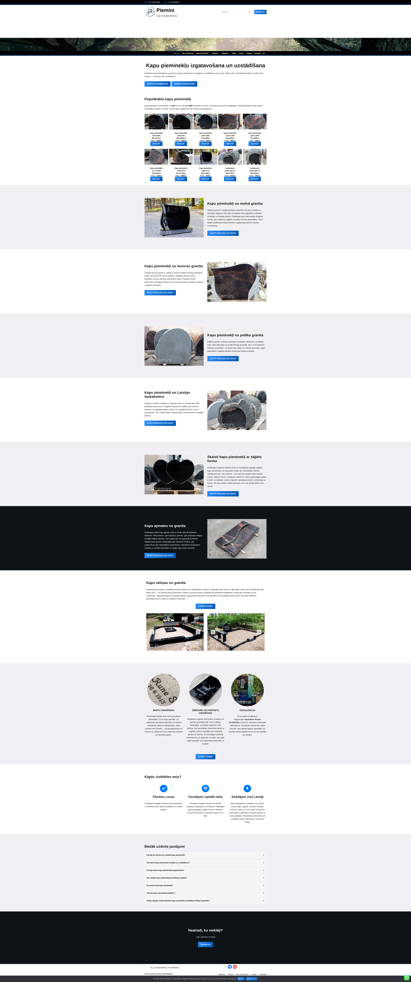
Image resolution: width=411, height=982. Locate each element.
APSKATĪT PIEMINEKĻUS (157, 84)
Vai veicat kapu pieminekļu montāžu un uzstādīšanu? (168, 863)
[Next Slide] (198, 632)
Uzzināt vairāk (252, 979)
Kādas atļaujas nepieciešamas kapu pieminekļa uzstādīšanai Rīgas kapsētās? (178, 901)
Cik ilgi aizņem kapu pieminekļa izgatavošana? (165, 870)
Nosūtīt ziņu (260, 12)
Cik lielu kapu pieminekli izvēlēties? (161, 893)
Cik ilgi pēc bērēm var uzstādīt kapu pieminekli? (166, 855)
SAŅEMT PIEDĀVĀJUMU (184, 84)
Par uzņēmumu (188, 53)
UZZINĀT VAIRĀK (205, 606)
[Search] (249, 12)
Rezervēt (156, 144)
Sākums (177, 53)
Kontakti (257, 53)
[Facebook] (230, 967)
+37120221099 (159, 968)
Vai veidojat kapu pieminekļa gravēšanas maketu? (167, 878)
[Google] (235, 967)
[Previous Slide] (152, 632)
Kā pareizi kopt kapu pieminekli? (160, 885)
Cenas (254, 974)
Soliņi (234, 53)
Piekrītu (241, 979)
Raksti (249, 53)
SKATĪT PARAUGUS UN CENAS (223, 233)
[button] (209, 53)
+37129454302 (173, 968)
